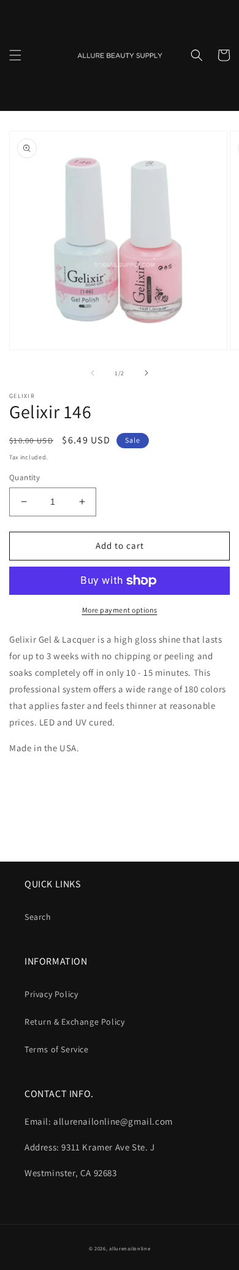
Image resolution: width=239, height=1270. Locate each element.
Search (38, 916)
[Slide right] (146, 372)
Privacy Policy (51, 994)
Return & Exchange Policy (74, 1021)
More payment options (119, 609)
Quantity (24, 477)
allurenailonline (129, 1248)
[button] (15, 55)
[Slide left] (92, 372)
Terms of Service (57, 1049)
